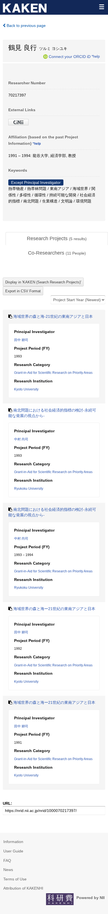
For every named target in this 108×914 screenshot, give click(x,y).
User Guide (13, 851)
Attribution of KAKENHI (23, 888)
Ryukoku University (28, 489)
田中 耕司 (21, 340)
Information (13, 841)
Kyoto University (26, 389)
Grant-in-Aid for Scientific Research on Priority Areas (53, 373)
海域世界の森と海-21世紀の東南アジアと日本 (53, 316)
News (8, 869)
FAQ (7, 860)
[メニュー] (101, 7)
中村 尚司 (21, 439)
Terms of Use (15, 879)
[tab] (57, 238)
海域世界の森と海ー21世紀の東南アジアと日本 (54, 608)
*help (96, 56)
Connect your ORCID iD (70, 56)
